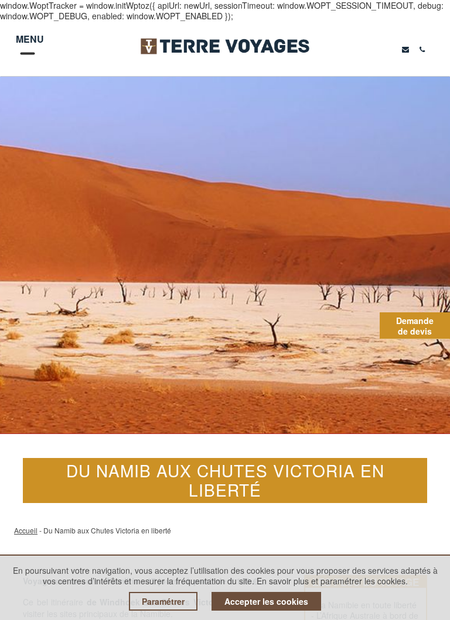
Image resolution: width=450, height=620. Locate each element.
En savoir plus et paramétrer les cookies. (332, 581)
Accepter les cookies (266, 601)
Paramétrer (163, 601)
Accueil (26, 530)
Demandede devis (415, 326)
